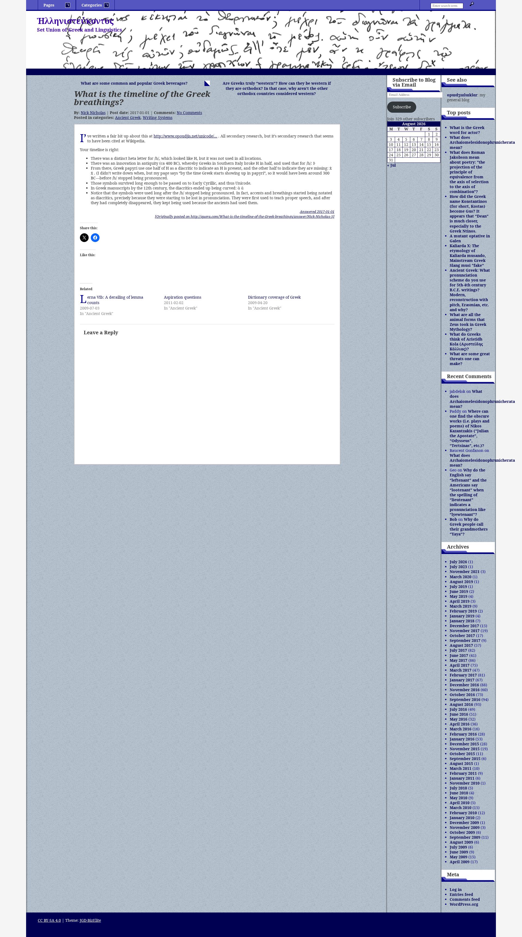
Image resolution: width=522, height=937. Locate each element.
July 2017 (458, 650)
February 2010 (463, 812)
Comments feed (465, 899)
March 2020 (460, 576)
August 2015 (461, 763)
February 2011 (463, 773)
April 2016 (460, 724)
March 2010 (460, 807)
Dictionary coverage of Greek (274, 297)
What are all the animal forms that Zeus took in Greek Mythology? (468, 322)
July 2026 (458, 561)
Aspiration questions (182, 297)
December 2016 (464, 684)
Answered (317, 211)
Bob (453, 519)
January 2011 (462, 778)
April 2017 (460, 665)
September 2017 (465, 640)
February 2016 (463, 734)
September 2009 (465, 837)
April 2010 (460, 802)
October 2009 (462, 832)
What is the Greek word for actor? (467, 130)
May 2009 (458, 856)
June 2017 (459, 655)
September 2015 (465, 758)
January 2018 (462, 620)
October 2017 (462, 635)
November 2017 (465, 630)
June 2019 (459, 591)
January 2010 (462, 817)
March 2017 (460, 670)
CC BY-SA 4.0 (49, 920)
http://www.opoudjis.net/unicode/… (185, 136)
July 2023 (458, 566)
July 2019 (458, 586)
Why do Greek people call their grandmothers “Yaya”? (469, 527)
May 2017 (458, 660)
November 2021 (465, 571)
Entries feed (461, 894)
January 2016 (462, 739)
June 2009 (459, 852)
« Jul (391, 165)
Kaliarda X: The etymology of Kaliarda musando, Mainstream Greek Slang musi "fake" (468, 255)
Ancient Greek (128, 117)
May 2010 (458, 797)
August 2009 (461, 842)
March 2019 (460, 606)
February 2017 (463, 675)
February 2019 (463, 611)
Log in (456, 889)
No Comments (189, 112)
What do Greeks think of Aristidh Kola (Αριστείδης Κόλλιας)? (466, 341)
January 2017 (462, 679)
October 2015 (462, 753)
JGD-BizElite (90, 920)
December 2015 (464, 743)
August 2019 (461, 581)
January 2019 (462, 615)
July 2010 (458, 788)
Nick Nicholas (93, 112)
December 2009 (464, 822)
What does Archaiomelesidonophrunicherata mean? (482, 142)
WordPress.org (464, 904)
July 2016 (458, 709)
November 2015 (465, 748)
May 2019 (458, 596)
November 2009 (465, 827)
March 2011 (460, 768)
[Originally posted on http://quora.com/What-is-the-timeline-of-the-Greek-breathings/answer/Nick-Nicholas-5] (244, 216)
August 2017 (461, 645)
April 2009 (460, 861)
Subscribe (402, 106)
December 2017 (464, 625)
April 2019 (460, 601)
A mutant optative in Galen (470, 238)
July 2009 (458, 847)
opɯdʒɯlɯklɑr (462, 94)
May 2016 (458, 719)
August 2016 (461, 704)
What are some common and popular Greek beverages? (134, 83)
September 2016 (465, 699)
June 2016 (459, 714)
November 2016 (465, 689)
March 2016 (460, 728)
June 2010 (459, 792)
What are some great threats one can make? (470, 358)
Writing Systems (157, 117)
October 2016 (462, 694)
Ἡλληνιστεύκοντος (75, 20)
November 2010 (465, 783)
